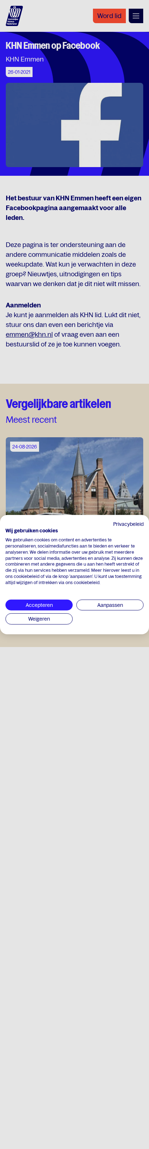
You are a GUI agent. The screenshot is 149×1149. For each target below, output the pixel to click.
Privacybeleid (128, 523)
